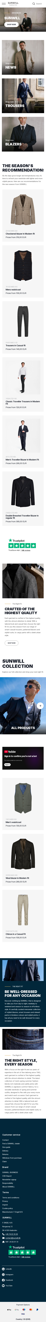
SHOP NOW (11, 24)
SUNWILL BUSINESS (10, 1172)
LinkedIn (9, 1269)
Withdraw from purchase (12, 1158)
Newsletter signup (9, 1180)
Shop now (11, 643)
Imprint (5, 1205)
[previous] (5, 705)
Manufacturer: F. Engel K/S (12, 1212)
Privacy (5, 1201)
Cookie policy (7, 1208)
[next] (40, 705)
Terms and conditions (10, 1198)
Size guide (6, 1147)
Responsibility (7, 1183)
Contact (5, 1140)
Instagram (9, 1274)
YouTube (9, 1286)
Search (39, 4)
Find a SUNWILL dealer (11, 1144)
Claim (4, 1162)
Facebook (9, 1280)
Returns (5, 1154)
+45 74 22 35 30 (11, 1234)
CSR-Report (7, 1176)
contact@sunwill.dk (12, 1238)
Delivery (5, 1151)
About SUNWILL (8, 1187)
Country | (23, 1319)
